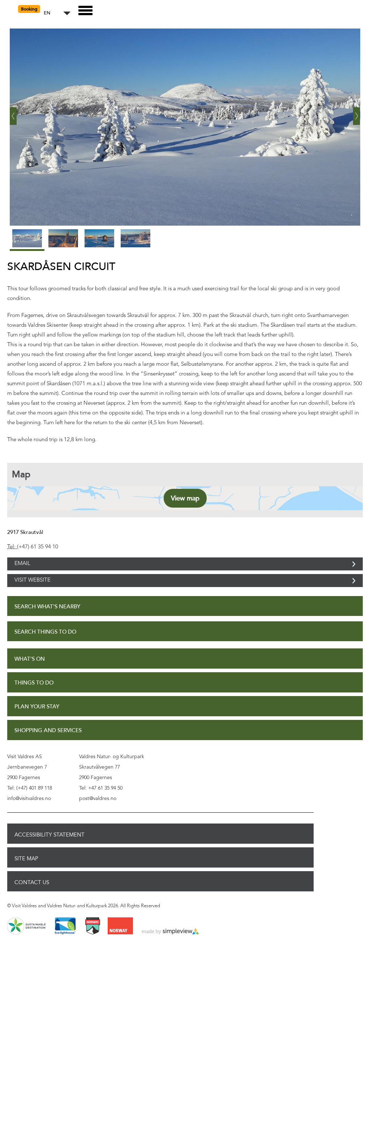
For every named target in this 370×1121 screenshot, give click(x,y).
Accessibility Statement (49, 850)
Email (22, 567)
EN (47, 13)
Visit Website (32, 592)
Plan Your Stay (36, 722)
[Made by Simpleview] (170, 947)
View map (185, 498)
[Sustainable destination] (26, 942)
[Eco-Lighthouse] (65, 942)
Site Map (26, 874)
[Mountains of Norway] (92, 942)
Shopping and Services (48, 746)
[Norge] (120, 942)
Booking (29, 9)
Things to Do (33, 698)
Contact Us (31, 898)
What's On (29, 675)
